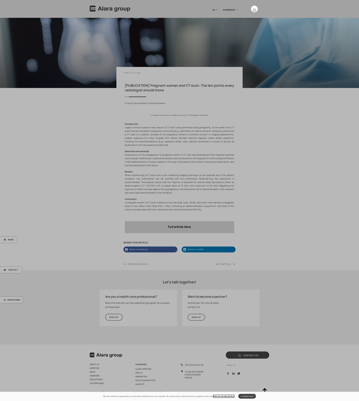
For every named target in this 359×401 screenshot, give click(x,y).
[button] (254, 9)
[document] (179, 200)
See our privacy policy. (223, 396)
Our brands (229, 10)
